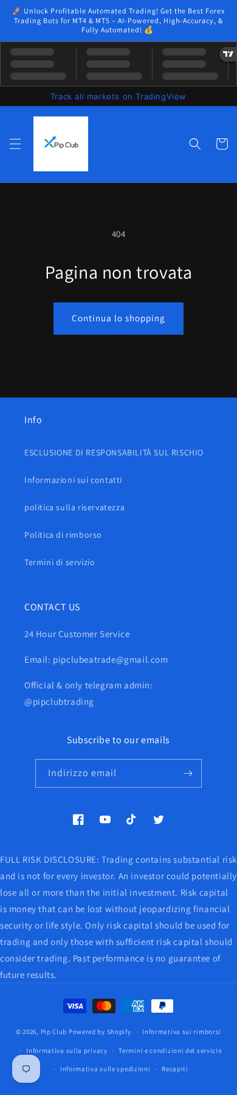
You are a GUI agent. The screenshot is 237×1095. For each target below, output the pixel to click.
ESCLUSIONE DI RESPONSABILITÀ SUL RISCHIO (114, 452)
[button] (15, 143)
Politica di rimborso (63, 534)
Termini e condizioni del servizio (170, 1050)
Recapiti (175, 1069)
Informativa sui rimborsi (181, 1031)
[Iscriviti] (187, 773)
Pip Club (54, 1031)
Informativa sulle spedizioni (105, 1069)
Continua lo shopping (118, 318)
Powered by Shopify (100, 1031)
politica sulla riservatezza (74, 507)
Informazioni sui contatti (73, 479)
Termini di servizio (59, 562)
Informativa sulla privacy (67, 1050)
